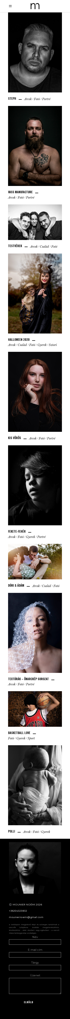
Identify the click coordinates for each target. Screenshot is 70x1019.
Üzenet (35, 975)
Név (35, 937)
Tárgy (35, 962)
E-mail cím (35, 949)
